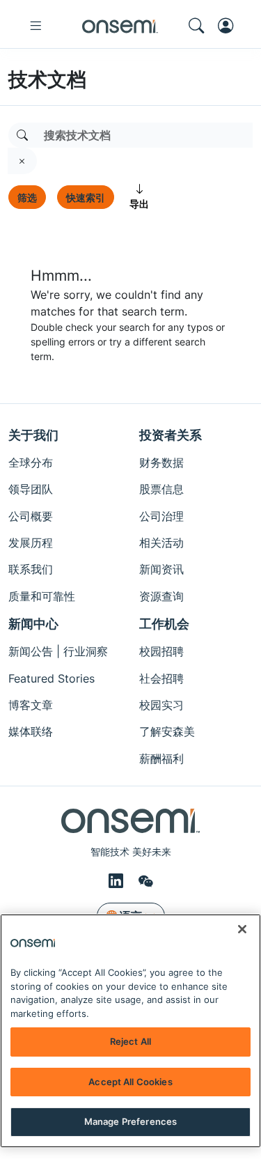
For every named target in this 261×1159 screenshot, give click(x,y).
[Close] (242, 929)
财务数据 (161, 462)
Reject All (130, 1041)
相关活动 (161, 543)
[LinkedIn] (118, 880)
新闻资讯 (161, 569)
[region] (130, 1031)
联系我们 (30, 569)
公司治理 (161, 516)
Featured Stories (51, 678)
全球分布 (30, 462)
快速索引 (85, 197)
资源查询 (161, 596)
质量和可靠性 (41, 596)
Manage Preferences (130, 1121)
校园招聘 (161, 651)
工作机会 (164, 623)
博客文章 (30, 705)
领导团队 (30, 489)
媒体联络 (30, 731)
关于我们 (33, 435)
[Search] (22, 135)
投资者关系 (170, 435)
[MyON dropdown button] (229, 25)
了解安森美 (167, 731)
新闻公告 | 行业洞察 (58, 651)
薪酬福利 (161, 758)
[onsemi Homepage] (120, 26)
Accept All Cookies (130, 1081)
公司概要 (30, 516)
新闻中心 (33, 623)
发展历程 (30, 543)
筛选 (27, 197)
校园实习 (161, 705)
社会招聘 (161, 678)
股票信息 (161, 489)
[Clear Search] (22, 161)
